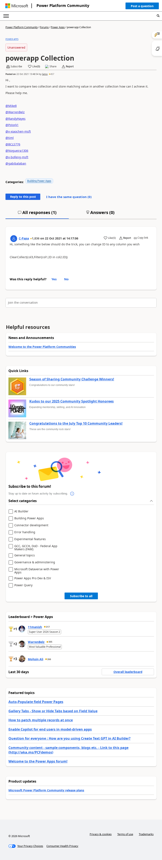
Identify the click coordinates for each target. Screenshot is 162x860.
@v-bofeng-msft (16, 157)
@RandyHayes (15, 119)
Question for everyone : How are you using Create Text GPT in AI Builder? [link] (69, 738)
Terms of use (125, 834)
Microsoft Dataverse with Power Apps (36, 571)
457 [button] (52, 74)
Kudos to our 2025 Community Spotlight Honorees (71, 401)
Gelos (45, 74)
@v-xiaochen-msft (18, 131)
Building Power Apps (39, 181)
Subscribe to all (81, 596)
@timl (9, 138)
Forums (44, 27)
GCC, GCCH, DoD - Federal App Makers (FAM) (35, 547)
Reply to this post (23, 197)
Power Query (23, 585)
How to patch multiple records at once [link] (40, 720)
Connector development (31, 525)
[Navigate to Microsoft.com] (16, 5)
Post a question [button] (142, 6)
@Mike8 (11, 106)
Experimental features (30, 539)
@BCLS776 (12, 144)
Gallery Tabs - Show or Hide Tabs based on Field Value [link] (52, 711)
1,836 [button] (35, 238)
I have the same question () (69, 197)
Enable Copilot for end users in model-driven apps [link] (50, 729)
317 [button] (48, 626)
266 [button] (49, 659)
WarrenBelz (36, 642)
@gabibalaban (15, 163)
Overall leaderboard (127, 672)
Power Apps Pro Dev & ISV (32, 578)
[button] (142, 7)
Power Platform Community (62, 5)
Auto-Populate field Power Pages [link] (35, 701)
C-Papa (24, 238)
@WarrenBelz (15, 112)
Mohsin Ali (35, 659)
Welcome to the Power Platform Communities (42, 347)
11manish (35, 627)
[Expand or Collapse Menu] (6, 16)
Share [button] (53, 66)
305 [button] (50, 641)
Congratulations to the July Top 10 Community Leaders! (76, 423)
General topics (24, 555)
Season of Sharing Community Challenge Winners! (71, 379)
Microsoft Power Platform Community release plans (46, 790)
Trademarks (146, 834)
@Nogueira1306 (16, 151)
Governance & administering (34, 562)
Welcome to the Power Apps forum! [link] (38, 761)
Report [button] (70, 66)
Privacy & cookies (101, 834)
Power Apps (58, 27)
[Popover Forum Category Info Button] (72, 493)
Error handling (24, 532)
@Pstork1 (12, 125)
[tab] (37, 214)
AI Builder (21, 511)
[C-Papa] (13, 238)
